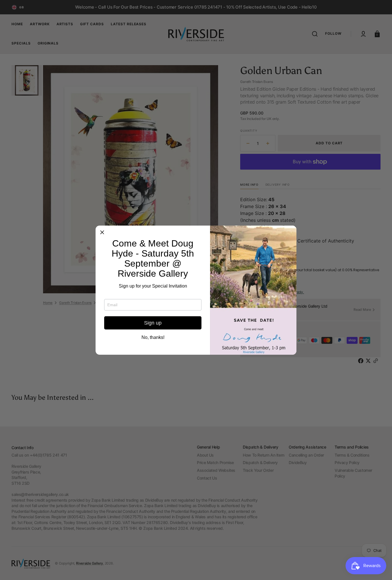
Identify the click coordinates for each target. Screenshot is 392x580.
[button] (102, 232)
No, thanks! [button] (152, 337)
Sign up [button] (153, 323)
